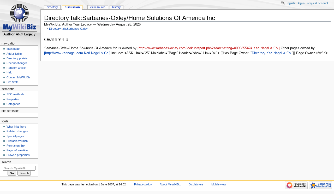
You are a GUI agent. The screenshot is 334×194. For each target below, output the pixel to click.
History (116, 7)
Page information (17, 150)
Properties (13, 99)
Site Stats (13, 82)
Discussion (72, 7)
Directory (52, 7)
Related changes (17, 131)
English (290, 3)
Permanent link (16, 145)
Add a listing (14, 53)
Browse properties (18, 155)
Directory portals (17, 58)
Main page (13, 48)
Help (9, 72)
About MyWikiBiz (170, 184)
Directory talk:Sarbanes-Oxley (68, 28)
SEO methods (15, 94)
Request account (317, 3)
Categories (13, 103)
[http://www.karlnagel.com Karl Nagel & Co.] (77, 53)
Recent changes (17, 63)
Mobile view (218, 184)
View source (97, 7)
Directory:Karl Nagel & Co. (272, 53)
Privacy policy (143, 184)
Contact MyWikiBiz (18, 77)
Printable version (17, 140)
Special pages (15, 136)
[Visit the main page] (20, 20)
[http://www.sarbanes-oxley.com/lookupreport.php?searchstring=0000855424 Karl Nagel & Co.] (209, 48)
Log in (301, 3)
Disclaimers (196, 184)
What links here (16, 126)
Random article (16, 67)
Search (6, 162)
